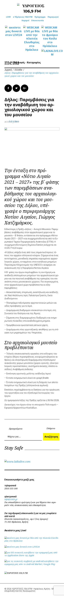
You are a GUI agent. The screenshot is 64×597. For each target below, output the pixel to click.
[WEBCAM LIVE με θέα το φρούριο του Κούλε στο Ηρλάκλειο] (49, 37)
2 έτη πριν (14, 121)
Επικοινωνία (37, 20)
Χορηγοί (25, 20)
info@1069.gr (11, 499)
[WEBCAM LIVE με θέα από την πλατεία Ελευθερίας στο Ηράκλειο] (31, 38)
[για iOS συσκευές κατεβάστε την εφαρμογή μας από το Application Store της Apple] (32, 555)
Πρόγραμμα (40, 17)
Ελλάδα (18, 69)
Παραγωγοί (53, 17)
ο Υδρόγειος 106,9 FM (22, 17)
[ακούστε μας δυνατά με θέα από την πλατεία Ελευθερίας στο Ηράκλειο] (32, 540)
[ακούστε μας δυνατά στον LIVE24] (13, 31)
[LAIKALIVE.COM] (49, 52)
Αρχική (8, 69)
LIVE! (8, 17)
